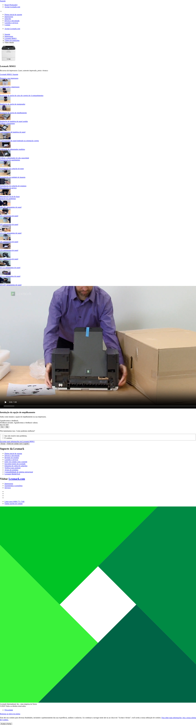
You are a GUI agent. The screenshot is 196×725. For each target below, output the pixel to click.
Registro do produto (12, 458)
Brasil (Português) (11, 5)
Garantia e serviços (11, 460)
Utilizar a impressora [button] (7, 123)
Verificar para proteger (13, 468)
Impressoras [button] (9, 17)
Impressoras (9, 36)
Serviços (8, 488)
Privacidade (9, 710)
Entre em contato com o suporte (18, 444)
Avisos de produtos (11, 470)
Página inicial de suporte (13, 454)
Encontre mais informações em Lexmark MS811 (17, 441)
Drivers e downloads (12, 456)
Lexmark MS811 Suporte (9, 74)
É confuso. (8, 438)
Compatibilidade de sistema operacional (19, 472)
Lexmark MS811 (11, 38)
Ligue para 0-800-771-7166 (14, 502)
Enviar (3, 444)
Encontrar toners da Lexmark (15, 464)
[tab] (98, 78)
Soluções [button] (8, 19)
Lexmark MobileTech (12, 474)
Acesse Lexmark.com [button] (12, 7)
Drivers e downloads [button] (12, 21)
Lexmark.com (17, 478)
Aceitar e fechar (6, 724)
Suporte (7, 34)
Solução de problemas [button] (8, 199)
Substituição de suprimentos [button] (10, 160)
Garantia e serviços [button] (11, 23)
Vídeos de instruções (12, 40)
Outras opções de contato (14, 504)
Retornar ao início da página (10, 714)
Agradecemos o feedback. (9, 421)
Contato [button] (7, 25)
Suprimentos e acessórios (13, 486)
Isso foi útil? (4, 425)
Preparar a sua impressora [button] (9, 78)
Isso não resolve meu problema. (16, 436)
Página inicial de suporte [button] (13, 15)
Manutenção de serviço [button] (8, 188)
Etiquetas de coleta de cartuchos (16, 466)
